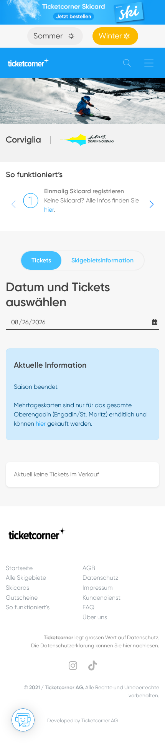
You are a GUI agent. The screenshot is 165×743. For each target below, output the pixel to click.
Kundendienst (101, 597)
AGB (88, 568)
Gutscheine (22, 597)
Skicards (17, 587)
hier (49, 209)
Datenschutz (100, 577)
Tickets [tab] (41, 260)
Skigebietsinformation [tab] (102, 260)
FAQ (88, 607)
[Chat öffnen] (23, 719)
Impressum (97, 587)
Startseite (19, 568)
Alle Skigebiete (26, 577)
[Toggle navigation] (149, 63)
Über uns (94, 617)
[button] (151, 204)
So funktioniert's (28, 607)
